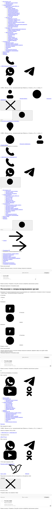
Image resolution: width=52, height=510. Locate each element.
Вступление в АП (7, 1)
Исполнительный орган (13, 10)
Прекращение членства (13, 25)
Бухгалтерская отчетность (11, 49)
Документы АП (6, 41)
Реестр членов (6, 51)
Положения (8, 47)
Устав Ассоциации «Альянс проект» (13, 204)
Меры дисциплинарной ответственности (17, 29)
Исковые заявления (12, 40)
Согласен (3, 478)
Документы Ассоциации (11, 206)
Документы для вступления (12, 2)
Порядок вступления (12, 18)
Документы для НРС (12, 21)
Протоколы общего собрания (12, 43)
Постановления (11, 34)
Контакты (5, 54)
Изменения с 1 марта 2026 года (12, 6)
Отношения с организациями (12, 50)
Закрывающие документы (11, 193)
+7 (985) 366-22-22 (4, 66)
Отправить (47, 272)
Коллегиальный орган (13, 9)
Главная (4, 240)
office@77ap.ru (4, 436)
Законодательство (9, 32)
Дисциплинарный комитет (14, 13)
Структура (10, 16)
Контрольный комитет (13, 11)
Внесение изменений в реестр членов (16, 22)
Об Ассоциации (9, 7)
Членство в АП (9, 17)
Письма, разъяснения (12, 38)
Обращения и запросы (13, 39)
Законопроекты (11, 37)
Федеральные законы (12, 33)
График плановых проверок (14, 30)
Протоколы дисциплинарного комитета (14, 45)
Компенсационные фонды (13, 14)
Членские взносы (9, 3)
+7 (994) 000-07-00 (13, 66)
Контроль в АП (9, 27)
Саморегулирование (7, 5)
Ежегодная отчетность (13, 26)
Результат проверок (12, 31)
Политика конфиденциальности (7, 464)
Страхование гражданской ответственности (17, 24)
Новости (5, 53)
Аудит (7, 48)
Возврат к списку (4, 346)
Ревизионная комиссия (13, 15)
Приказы (10, 35)
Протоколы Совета (10, 42)
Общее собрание (11, 8)
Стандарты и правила (10, 46)
